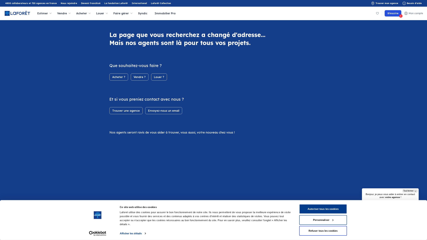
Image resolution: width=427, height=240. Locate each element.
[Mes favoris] (377, 13)
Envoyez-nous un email (163, 110)
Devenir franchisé (90, 3)
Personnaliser (321, 219)
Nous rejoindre (69, 3)
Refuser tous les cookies (323, 230)
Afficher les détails (131, 233)
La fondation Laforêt (116, 3)
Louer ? (159, 77)
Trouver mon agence (386, 3)
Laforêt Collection (161, 3)
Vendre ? (140, 77)
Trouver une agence (126, 110)
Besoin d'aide (414, 3)
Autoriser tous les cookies (323, 209)
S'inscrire (394, 14)
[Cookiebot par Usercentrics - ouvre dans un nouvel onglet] (97, 233)
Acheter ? (118, 77)
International (139, 3)
